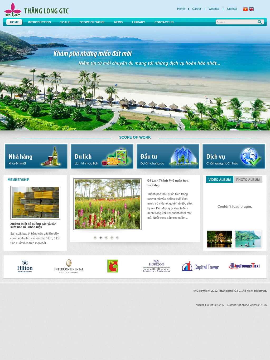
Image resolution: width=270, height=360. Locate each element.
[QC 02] (36, 156)
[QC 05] (234, 156)
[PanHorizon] (144, 266)
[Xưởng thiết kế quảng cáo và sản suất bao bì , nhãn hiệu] (35, 203)
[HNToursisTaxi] (231, 266)
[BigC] (100, 266)
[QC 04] (168, 156)
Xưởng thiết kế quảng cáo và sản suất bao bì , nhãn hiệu (33, 225)
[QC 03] (102, 156)
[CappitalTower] (187, 266)
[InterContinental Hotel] (56, 266)
